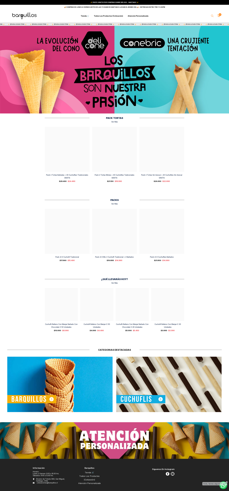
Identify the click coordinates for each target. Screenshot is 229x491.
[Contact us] (223, 485)
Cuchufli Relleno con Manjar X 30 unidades (168, 325)
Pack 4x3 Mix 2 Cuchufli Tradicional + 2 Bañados (114, 257)
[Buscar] (212, 15)
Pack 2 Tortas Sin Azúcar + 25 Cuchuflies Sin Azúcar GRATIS (161, 176)
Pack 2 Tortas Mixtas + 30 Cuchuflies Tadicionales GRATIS (114, 176)
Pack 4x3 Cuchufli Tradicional (67, 257)
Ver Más (114, 122)
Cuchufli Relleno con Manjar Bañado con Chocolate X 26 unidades (132, 325)
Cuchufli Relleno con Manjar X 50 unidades (97, 325)
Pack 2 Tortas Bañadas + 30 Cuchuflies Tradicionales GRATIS (67, 176)
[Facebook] (167, 474)
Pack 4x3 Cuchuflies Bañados (162, 257)
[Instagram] (172, 474)
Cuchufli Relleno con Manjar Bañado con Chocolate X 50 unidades (61, 325)
